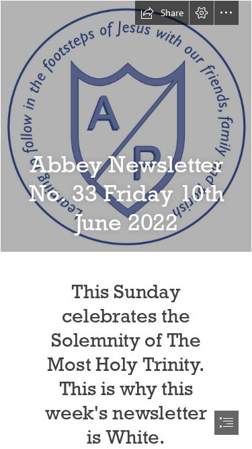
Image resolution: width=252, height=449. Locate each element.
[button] (162, 13)
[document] (126, 224)
